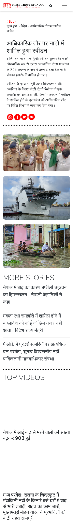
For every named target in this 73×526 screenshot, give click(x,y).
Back (12, 21)
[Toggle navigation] (64, 5)
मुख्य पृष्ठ (12, 26)
